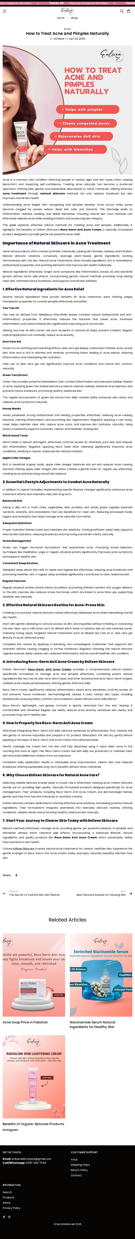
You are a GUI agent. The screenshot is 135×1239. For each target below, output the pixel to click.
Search (7, 1192)
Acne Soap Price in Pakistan (25, 1022)
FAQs (74, 1159)
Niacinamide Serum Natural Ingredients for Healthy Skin (92, 1024)
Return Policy (79, 1170)
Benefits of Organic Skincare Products (33, 1124)
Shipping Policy (80, 1165)
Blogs (74, 18)
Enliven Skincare (23, 849)
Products (8, 1197)
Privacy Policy (11, 1208)
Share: (7, 875)
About (7, 1203)
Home (61, 18)
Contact (76, 1175)
